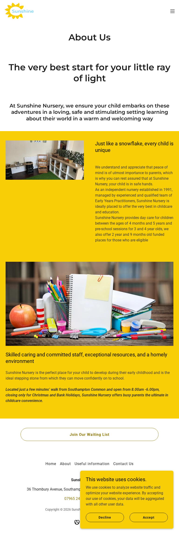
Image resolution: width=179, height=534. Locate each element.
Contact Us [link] (123, 464)
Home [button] (50, 464)
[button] (172, 11)
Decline (105, 517)
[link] (19, 11)
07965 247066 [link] (76, 498)
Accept (148, 517)
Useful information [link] (92, 464)
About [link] (65, 464)
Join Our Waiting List (89, 434)
